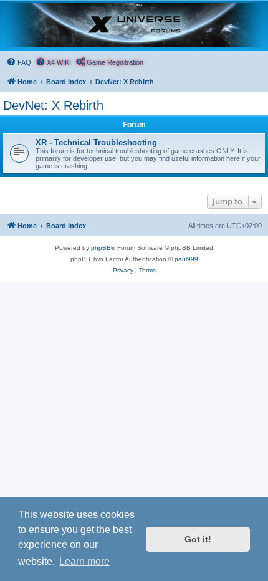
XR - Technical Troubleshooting (96, 142)
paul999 (186, 259)
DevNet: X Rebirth (53, 105)
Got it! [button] (197, 539)
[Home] (134, 25)
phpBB (101, 247)
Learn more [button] (84, 561)
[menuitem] (18, 62)
